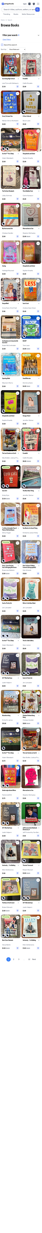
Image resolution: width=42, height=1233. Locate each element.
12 (29, 959)
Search (10, 20)
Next (34, 959)
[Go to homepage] (8, 4)
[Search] (37, 9)
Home (3, 20)
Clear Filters (7, 39)
